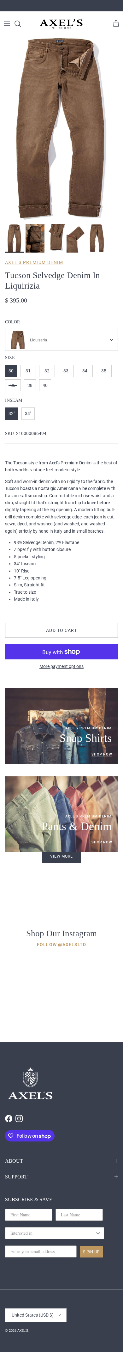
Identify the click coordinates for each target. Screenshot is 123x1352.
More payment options (61, 666)
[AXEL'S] (61, 24)
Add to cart (61, 630)
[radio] (11, 371)
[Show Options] (98, 1233)
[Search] (21, 24)
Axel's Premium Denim (34, 262)
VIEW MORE (61, 856)
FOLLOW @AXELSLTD (61, 944)
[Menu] (7, 24)
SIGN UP (91, 1252)
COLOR (12, 322)
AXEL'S (22, 1331)
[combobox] (61, 340)
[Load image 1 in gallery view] (61, 128)
